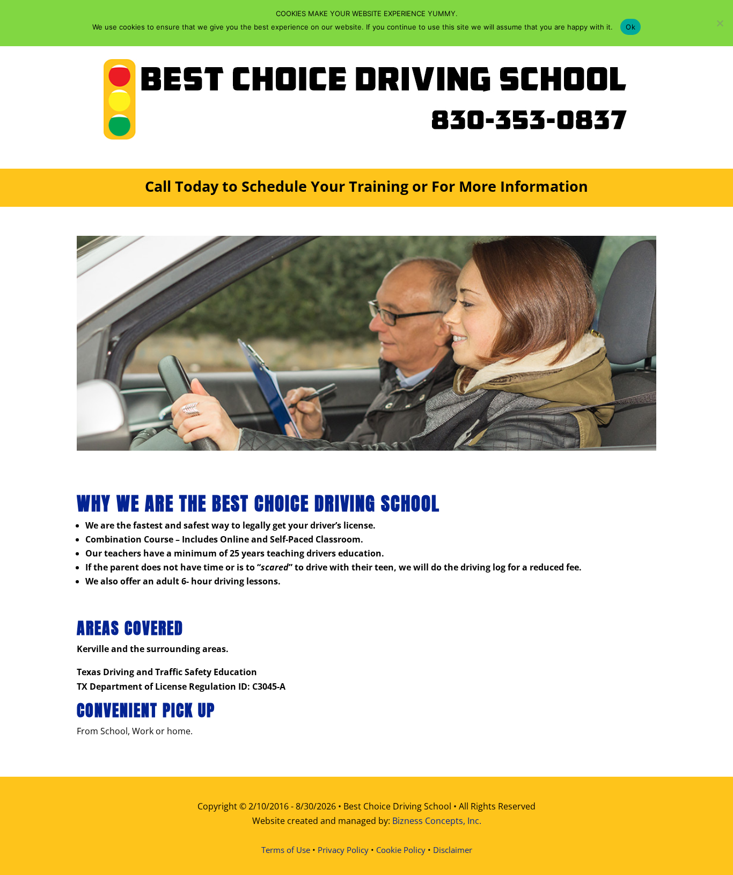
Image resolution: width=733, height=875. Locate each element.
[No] (719, 23)
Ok (630, 27)
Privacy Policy (343, 849)
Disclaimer (452, 849)
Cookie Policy (401, 849)
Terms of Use (285, 849)
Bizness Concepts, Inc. (436, 821)
